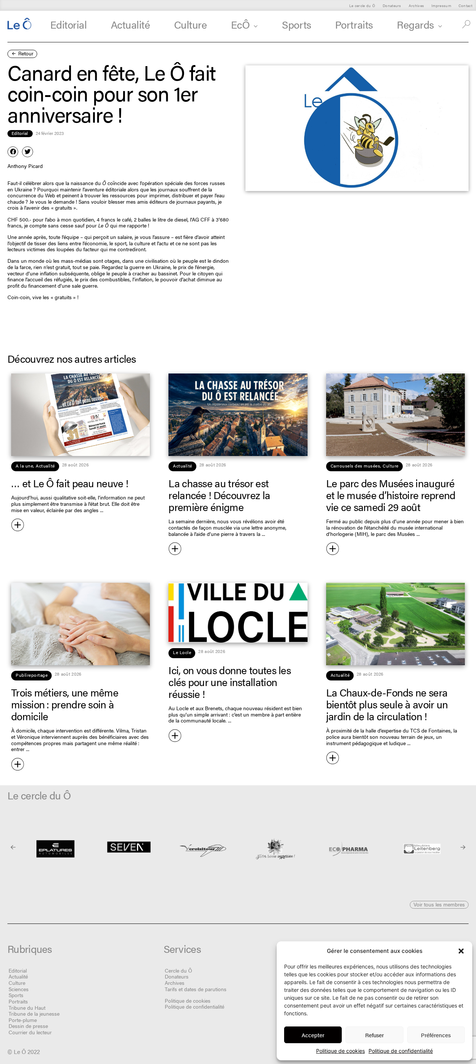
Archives (416, 5)
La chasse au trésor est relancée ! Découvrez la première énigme (219, 494)
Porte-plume (23, 1019)
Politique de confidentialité (401, 1051)
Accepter (313, 1035)
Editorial (68, 24)
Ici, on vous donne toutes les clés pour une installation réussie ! (229, 681)
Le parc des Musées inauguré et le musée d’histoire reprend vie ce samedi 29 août (391, 494)
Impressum (441, 5)
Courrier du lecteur (30, 1032)
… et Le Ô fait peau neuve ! (69, 482)
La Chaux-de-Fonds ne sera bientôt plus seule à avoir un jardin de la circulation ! (387, 704)
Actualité (130, 24)
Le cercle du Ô (362, 5)
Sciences (19, 989)
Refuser (374, 1035)
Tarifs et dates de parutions (195, 989)
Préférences (436, 1035)
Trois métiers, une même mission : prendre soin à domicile (64, 704)
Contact (465, 5)
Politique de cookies (340, 1051)
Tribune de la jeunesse (34, 1013)
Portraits (354, 24)
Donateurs (392, 5)
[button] (461, 951)
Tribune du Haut (27, 1007)
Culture (190, 24)
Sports (296, 24)
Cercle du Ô (178, 970)
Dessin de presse (28, 1025)
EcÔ (240, 24)
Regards (415, 24)
